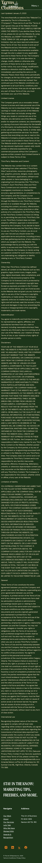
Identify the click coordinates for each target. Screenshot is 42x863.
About (5, 819)
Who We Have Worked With (9, 830)
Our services (8, 822)
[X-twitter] (19, 848)
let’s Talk (7, 825)
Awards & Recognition (8, 836)
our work (7, 816)
